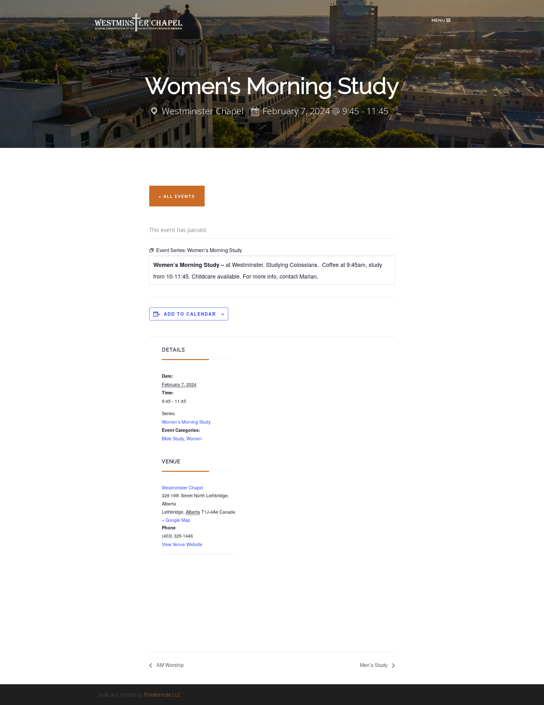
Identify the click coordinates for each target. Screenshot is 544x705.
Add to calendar (190, 314)
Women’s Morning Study (186, 422)
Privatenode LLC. (163, 694)
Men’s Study (374, 664)
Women (194, 438)
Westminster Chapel (148, 22)
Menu (438, 20)
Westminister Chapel (182, 487)
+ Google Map (176, 520)
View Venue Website (182, 544)
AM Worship (169, 664)
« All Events (177, 196)
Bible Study (173, 438)
